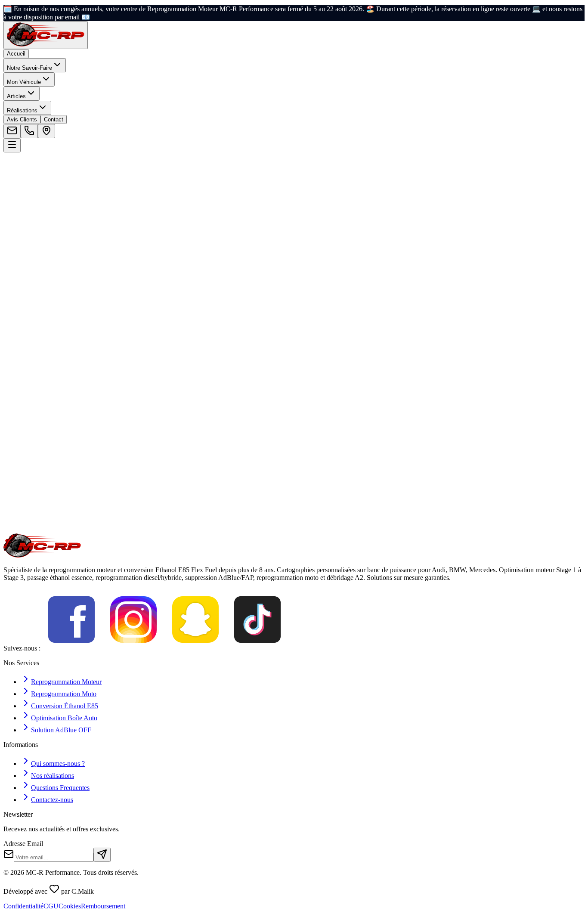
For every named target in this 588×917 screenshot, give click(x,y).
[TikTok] (257, 648)
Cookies (70, 906)
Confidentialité (23, 906)
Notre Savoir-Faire (29, 68)
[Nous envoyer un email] (12, 131)
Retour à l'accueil (38, 247)
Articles (16, 96)
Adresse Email (23, 843)
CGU (51, 906)
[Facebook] (71, 648)
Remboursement (103, 906)
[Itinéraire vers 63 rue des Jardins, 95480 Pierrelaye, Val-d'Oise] (46, 131)
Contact (53, 119)
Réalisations (22, 110)
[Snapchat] (195, 648)
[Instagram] (133, 648)
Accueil (16, 53)
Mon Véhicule (24, 82)
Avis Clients (22, 119)
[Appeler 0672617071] (29, 131)
